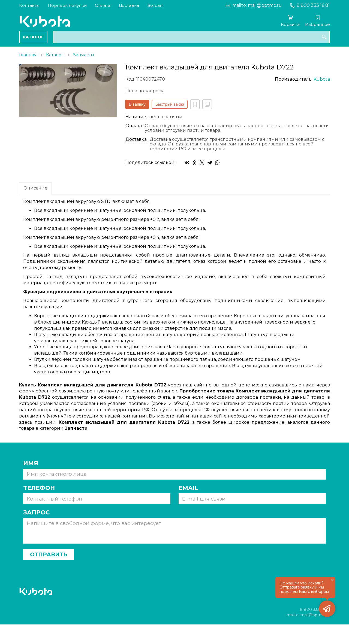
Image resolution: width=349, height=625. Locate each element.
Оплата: (134, 125)
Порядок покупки (67, 5)
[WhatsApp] (217, 162)
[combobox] (191, 37)
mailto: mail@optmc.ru (257, 5)
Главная (28, 54)
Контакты (29, 5)
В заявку (137, 104)
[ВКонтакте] (186, 162)
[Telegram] (209, 162)
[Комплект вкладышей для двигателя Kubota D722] (68, 90)
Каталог (33, 36)
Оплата (102, 5)
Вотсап (155, 5)
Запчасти (83, 54)
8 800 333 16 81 (313, 5)
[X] (202, 162)
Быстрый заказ (169, 104)
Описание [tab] (35, 188)
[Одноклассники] (194, 162)
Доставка (129, 5)
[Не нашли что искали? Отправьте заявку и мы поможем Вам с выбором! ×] (327, 608)
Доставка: (136, 139)
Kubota (322, 79)
